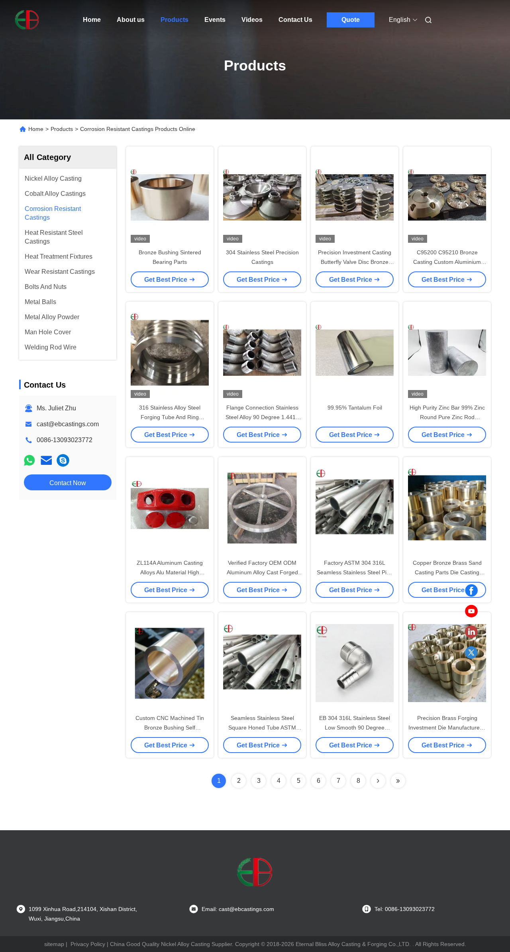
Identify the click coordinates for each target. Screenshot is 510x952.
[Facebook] (471, 590)
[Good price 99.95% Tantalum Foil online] (355, 352)
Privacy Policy (88, 944)
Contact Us (295, 19)
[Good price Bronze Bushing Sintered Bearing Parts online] (170, 197)
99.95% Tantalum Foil (355, 407)
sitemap (54, 944)
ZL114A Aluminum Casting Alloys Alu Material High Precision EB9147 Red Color (170, 572)
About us (131, 19)
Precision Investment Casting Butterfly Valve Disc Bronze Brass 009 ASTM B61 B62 (354, 262)
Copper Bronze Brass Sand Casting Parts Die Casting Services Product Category (447, 572)
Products (174, 19)
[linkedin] (471, 632)
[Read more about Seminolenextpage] (378, 781)
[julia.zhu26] (63, 460)
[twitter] (471, 653)
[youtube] (471, 611)
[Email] (46, 460)
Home (92, 19)
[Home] (27, 20)
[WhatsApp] (29, 460)
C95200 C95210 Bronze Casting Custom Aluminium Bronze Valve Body (447, 262)
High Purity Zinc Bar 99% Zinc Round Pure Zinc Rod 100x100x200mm (447, 417)
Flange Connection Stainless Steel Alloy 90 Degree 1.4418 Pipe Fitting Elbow (262, 417)
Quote (350, 19)
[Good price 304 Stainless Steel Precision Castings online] (262, 197)
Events (215, 19)
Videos (252, 19)
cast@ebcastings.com (68, 424)
